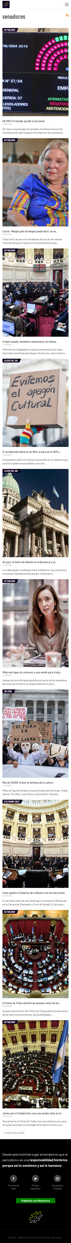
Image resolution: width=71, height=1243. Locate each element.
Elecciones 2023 (11, 801)
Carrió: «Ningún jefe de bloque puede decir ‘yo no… (30, 231)
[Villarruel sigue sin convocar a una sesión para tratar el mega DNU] (35, 623)
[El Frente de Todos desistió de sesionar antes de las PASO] (35, 954)
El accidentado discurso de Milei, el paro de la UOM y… (31, 451)
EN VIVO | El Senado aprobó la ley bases (23, 121)
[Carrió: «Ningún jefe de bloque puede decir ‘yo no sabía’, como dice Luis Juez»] (35, 182)
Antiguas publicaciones (14, 1133)
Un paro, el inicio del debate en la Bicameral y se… (29, 562)
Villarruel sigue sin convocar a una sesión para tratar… (32, 672)
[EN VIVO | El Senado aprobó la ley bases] (35, 72)
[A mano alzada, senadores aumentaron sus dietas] (35, 292)
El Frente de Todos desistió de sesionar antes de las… (31, 1003)
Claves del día (11, 360)
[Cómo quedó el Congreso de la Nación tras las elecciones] (35, 844)
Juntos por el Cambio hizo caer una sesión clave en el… (32, 1113)
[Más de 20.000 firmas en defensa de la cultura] (35, 733)
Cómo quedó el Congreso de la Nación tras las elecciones (33, 892)
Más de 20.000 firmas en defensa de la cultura (27, 782)
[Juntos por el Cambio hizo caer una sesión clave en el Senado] (35, 1064)
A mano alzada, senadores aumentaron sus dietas (29, 341)
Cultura (8, 691)
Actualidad (9, 29)
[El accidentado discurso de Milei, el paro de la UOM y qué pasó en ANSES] (35, 403)
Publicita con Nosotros (35, 1200)
